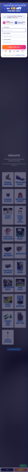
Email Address (7, 33)
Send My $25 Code (14, 47)
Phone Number (7, 39)
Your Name (6, 27)
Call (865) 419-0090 (20, 55)
